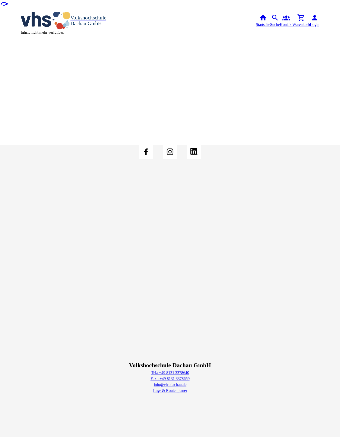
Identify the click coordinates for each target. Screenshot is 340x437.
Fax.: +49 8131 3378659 (170, 378)
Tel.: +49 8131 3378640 (170, 372)
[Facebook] (146, 152)
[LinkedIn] (194, 152)
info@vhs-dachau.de (170, 384)
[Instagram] (170, 152)
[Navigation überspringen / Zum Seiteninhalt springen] (4, 3)
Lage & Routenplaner (170, 390)
